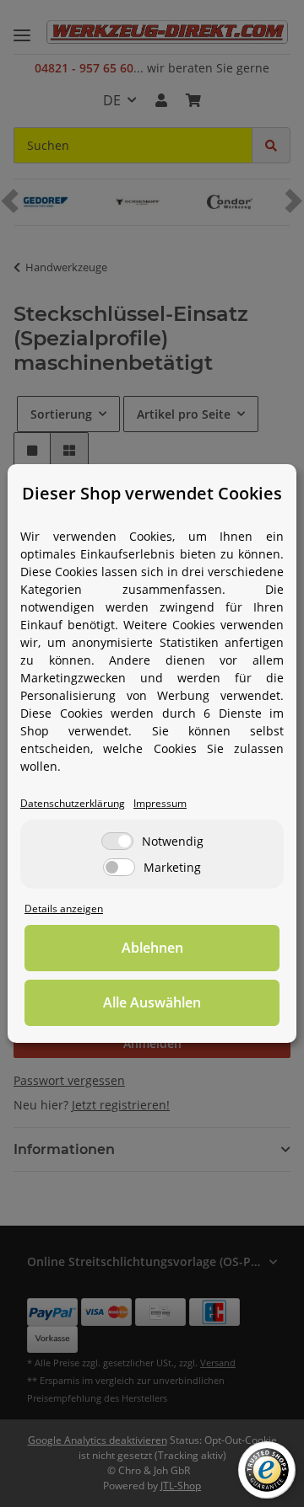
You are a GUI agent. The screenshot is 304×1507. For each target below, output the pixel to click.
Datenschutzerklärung (72, 803)
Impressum (160, 803)
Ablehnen (152, 947)
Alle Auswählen (152, 1002)
